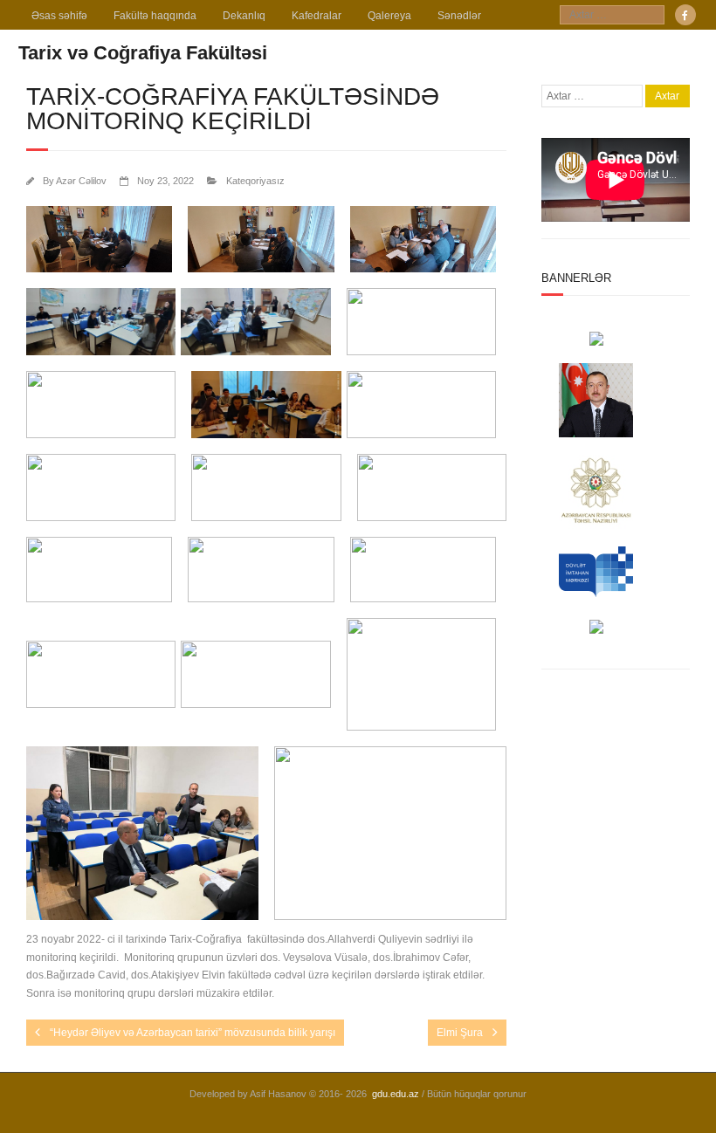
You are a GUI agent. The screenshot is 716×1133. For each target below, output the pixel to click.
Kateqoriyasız (255, 180)
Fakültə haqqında (155, 16)
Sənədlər (459, 16)
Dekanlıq (244, 16)
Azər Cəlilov (81, 180)
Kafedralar (316, 16)
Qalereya (389, 16)
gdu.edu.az (395, 1093)
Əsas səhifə (59, 16)
